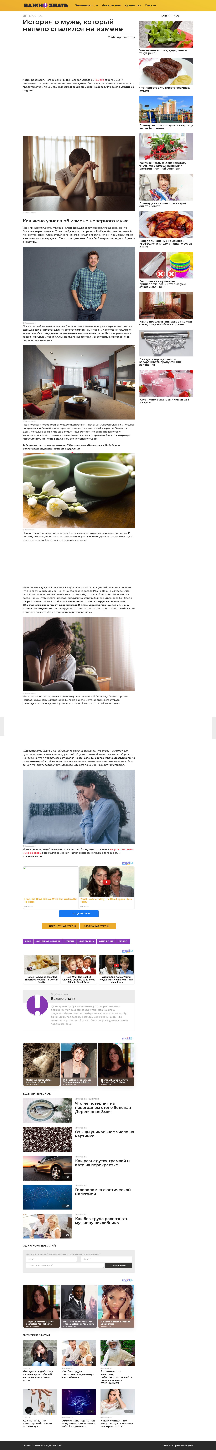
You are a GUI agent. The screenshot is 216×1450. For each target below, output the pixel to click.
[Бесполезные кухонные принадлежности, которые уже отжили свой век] (166, 265)
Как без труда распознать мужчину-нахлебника (101, 1220)
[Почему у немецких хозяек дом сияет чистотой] (166, 187)
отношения (106, 941)
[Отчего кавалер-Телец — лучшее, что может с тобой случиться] (79, 1402)
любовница (86, 941)
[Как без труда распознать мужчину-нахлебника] (47, 1226)
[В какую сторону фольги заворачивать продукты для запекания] (166, 343)
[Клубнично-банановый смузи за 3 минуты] (166, 383)
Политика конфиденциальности (42, 1445)
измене (99, 80)
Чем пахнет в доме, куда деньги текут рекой (163, 52)
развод (122, 941)
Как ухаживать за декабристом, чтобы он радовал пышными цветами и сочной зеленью (162, 166)
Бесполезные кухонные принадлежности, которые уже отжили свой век (162, 284)
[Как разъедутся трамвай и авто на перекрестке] (47, 1168)
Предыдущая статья (62, 926)
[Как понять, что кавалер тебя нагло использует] (40, 1402)
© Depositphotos (29, 213)
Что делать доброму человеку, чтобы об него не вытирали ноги (38, 1376)
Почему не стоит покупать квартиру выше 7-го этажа (166, 127)
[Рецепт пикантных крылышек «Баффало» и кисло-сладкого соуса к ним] (166, 224)
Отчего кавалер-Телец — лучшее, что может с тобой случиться (79, 1423)
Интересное (111, 5)
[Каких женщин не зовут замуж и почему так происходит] (118, 1402)
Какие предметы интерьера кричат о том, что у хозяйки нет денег (165, 323)
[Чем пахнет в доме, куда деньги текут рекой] (166, 34)
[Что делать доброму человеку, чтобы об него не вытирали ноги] (40, 1353)
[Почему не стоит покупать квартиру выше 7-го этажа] (166, 109)
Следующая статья (96, 926)
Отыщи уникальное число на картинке (104, 1134)
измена (70, 941)
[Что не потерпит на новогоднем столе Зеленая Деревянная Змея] (47, 1110)
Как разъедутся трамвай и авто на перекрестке (102, 1162)
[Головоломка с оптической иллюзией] (47, 1197)
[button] (191, 5)
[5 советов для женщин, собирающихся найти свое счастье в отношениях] (118, 1353)
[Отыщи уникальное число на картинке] (47, 1139)
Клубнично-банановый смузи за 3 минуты (164, 401)
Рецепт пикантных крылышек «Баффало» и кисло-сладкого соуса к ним (165, 244)
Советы (151, 5)
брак (28, 941)
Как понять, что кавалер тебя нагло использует (37, 1423)
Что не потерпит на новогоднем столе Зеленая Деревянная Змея (103, 1107)
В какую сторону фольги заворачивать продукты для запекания (160, 362)
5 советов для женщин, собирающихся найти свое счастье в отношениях (117, 1377)
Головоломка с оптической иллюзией (103, 1191)
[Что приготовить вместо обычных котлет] (166, 71)
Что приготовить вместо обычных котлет (164, 89)
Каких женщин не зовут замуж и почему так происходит (117, 1423)
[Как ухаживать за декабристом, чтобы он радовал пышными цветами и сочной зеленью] (166, 146)
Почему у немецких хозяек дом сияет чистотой (162, 205)
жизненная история (48, 941)
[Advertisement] (79, 115)
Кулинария (132, 5)
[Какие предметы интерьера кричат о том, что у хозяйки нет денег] (166, 305)
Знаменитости (86, 5)
